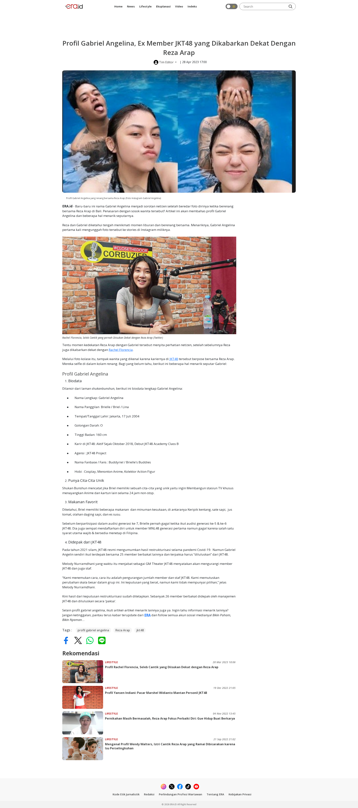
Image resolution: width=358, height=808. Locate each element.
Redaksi (149, 794)
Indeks (192, 6)
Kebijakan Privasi (240, 794)
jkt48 (140, 630)
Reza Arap (122, 630)
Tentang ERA (215, 794)
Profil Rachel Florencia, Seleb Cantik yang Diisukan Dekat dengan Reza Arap (161, 667)
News (131, 6)
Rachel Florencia (121, 350)
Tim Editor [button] (166, 62)
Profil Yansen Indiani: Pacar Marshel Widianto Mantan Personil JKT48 (156, 693)
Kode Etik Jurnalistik (126, 794)
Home (118, 6)
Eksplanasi (163, 6)
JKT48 (173, 359)
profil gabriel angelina (93, 630)
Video (179, 6)
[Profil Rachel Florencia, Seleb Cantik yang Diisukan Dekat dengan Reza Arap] (83, 671)
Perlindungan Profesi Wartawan (180, 794)
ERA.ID (173, 804)
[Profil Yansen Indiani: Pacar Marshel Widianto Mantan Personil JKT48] (83, 697)
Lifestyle (145, 6)
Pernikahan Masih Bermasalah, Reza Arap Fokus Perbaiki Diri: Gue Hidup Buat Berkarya (170, 718)
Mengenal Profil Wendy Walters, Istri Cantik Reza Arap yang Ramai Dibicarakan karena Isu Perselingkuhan (170, 746)
